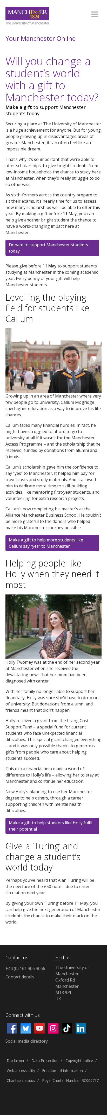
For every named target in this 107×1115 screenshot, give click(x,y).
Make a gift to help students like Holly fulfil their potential (50, 826)
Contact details (19, 977)
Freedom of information (62, 1070)
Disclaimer (15, 1060)
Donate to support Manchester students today (48, 248)
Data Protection (44, 1060)
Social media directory (26, 1041)
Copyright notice (79, 1060)
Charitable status (21, 1080)
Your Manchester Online (40, 38)
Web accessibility (21, 1070)
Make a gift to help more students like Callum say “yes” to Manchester (46, 543)
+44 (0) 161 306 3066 (25, 968)
